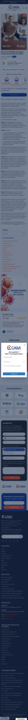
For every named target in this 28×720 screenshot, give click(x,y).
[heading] (14, 353)
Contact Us (14, 373)
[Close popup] (24, 345)
